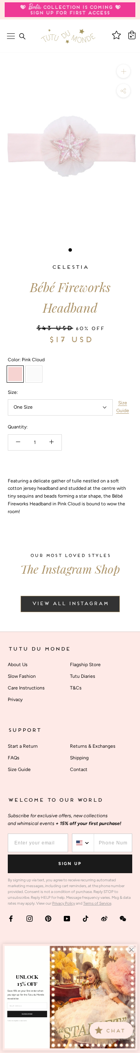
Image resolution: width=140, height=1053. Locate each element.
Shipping (79, 758)
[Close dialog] (131, 949)
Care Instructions (26, 688)
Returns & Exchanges (93, 746)
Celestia (70, 267)
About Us (18, 664)
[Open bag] (131, 35)
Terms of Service (97, 903)
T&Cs (76, 688)
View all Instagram (70, 604)
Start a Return (23, 746)
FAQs (13, 758)
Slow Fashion (22, 676)
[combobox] (83, 843)
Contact (79, 769)
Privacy (15, 699)
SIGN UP (70, 863)
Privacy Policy (63, 903)
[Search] (22, 36)
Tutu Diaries (82, 676)
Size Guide (122, 406)
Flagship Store (85, 664)
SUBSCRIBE (27, 1014)
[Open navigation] (11, 36)
